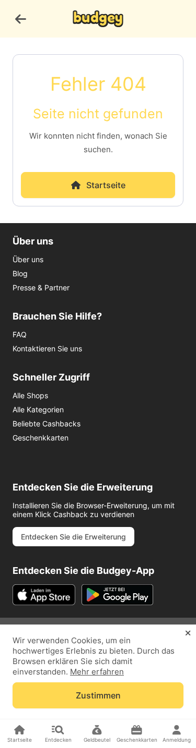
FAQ (20, 334)
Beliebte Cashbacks (46, 423)
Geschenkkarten (40, 437)
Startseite (105, 185)
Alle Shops (30, 395)
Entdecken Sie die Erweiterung (73, 536)
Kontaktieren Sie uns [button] (47, 348)
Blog (20, 273)
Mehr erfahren (97, 672)
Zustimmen (98, 695)
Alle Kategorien (38, 409)
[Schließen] (188, 633)
